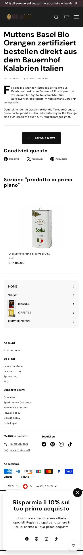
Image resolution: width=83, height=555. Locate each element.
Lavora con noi (12, 371)
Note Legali (10, 423)
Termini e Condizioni (16, 407)
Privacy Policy (12, 412)
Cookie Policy (12, 417)
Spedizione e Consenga (17, 402)
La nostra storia (13, 366)
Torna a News (44, 138)
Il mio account (12, 350)
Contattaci (10, 397)
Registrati (33, 523)
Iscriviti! (70, 3)
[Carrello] (66, 17)
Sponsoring (10, 376)
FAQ (6, 381)
